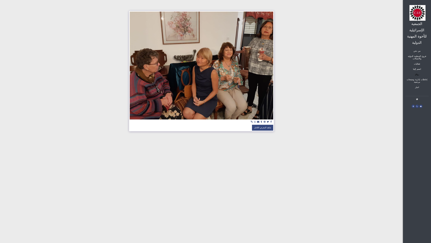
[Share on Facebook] (271, 122)
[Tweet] (268, 122)
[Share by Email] (258, 122)
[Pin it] (264, 122)
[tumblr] (261, 122)
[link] (252, 122)
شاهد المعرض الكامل (262, 127)
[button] (421, 106)
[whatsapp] (255, 122)
